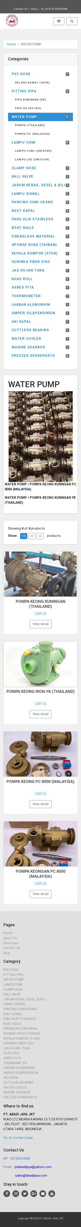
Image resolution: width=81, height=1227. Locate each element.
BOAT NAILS (40, 228)
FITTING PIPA (40, 91)
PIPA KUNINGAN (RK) (30, 99)
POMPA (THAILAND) (30, 125)
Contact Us (20, 8)
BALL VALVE (40, 176)
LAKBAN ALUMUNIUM (40, 305)
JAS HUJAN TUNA (40, 270)
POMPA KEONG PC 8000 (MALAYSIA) (40, 781)
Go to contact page (18, 1138)
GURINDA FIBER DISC (40, 262)
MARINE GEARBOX (40, 347)
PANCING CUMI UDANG (40, 202)
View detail (41, 624)
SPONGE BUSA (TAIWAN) (40, 245)
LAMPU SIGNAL (40, 194)
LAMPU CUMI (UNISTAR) (33, 150)
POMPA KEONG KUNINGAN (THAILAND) (40, 604)
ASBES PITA (40, 287)
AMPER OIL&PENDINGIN (40, 313)
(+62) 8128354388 (56, 8)
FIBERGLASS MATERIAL (40, 236)
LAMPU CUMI (40, 142)
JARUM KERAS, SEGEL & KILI (40, 185)
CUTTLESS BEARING (40, 330)
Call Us (41, 613)
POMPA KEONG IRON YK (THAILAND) (41, 691)
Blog (34, 8)
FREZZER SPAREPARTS (40, 356)
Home (11, 44)
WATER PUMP (40, 117)
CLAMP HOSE (40, 168)
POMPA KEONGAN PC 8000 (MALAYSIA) (40, 874)
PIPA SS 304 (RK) (28, 108)
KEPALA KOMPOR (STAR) (40, 253)
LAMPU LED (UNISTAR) (32, 159)
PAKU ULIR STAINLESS (40, 219)
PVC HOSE (40, 74)
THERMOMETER (40, 296)
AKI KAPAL (40, 322)
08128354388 (20, 1159)
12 (23, 536)
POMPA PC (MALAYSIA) (32, 133)
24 (32, 536)
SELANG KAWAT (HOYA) (32, 82)
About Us (10, 938)
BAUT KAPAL (40, 211)
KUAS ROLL (40, 279)
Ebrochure (10, 943)
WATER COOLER (40, 339)
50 (40, 536)
